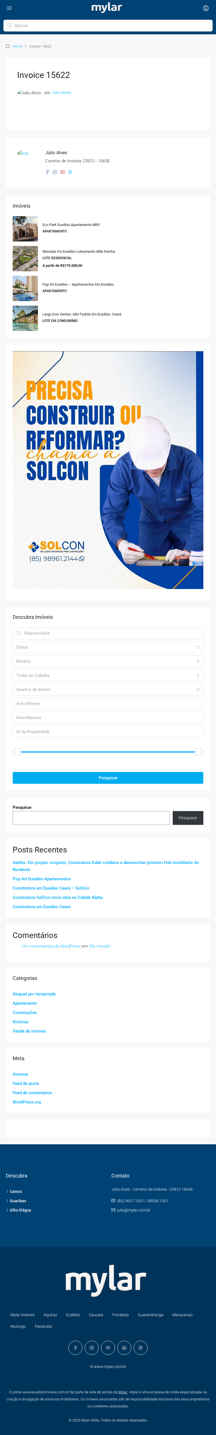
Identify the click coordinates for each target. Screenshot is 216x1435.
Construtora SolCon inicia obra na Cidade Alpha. (58, 897)
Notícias (21, 1021)
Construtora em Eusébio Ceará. (42, 906)
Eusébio (73, 1315)
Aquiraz (50, 1315)
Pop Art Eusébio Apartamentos (42, 878)
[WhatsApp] (124, 1348)
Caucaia (96, 1315)
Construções (25, 1012)
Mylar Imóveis (22, 1315)
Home (17, 46)
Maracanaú (182, 1315)
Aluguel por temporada (34, 994)
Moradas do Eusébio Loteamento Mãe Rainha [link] (78, 251)
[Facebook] (75, 1348)
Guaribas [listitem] (18, 1201)
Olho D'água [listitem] (20, 1210)
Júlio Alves (61, 92)
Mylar (123, 1392)
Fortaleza (120, 1315)
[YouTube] (108, 1348)
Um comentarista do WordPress (51, 946)
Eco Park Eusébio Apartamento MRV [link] (71, 225)
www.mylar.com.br (110, 1366)
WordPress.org (27, 1102)
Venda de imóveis (29, 1031)
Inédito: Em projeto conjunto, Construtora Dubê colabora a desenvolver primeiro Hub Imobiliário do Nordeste (106, 866)
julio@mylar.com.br (133, 1210)
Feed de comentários (32, 1092)
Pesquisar (108, 777)
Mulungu (18, 1326)
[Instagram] (92, 1348)
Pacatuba (43, 1326)
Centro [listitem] (16, 1191)
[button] (108, 761)
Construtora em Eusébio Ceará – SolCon (51, 888)
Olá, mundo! (99, 946)
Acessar (20, 1074)
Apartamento (25, 1003)
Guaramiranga (150, 1315)
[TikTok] (141, 1348)
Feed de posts (26, 1083)
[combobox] (108, 647)
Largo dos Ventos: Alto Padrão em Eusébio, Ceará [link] (81, 314)
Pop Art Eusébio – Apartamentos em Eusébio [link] (78, 284)
